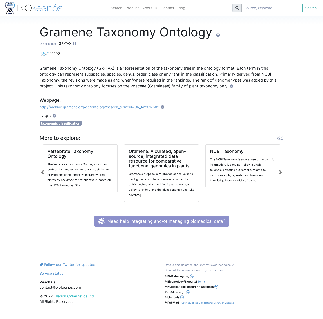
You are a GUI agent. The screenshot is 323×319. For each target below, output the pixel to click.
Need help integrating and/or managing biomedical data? (165, 221)
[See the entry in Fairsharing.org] (52, 53)
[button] (42, 172)
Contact (167, 8)
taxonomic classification (60, 123)
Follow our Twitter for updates (69, 264)
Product (132, 8)
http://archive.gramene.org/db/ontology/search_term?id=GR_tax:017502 (99, 107)
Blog (181, 8)
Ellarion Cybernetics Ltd (74, 296)
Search (116, 8)
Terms (202, 281)
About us (149, 8)
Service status (51, 273)
